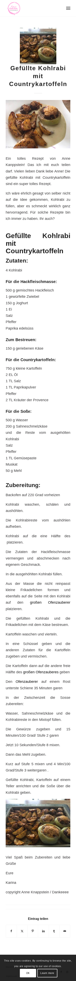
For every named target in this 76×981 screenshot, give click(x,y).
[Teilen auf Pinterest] (33, 931)
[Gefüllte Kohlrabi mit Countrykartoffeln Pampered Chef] (38, 46)
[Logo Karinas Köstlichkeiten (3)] (31, 8)
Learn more (47, 973)
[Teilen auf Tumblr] (54, 931)
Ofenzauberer (28, 681)
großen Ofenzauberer (50, 602)
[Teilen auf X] (22, 931)
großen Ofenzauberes (41, 672)
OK (28, 973)
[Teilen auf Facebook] (11, 931)
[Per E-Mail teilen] (65, 931)
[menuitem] (68, 8)
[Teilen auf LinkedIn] (43, 931)
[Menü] (68, 8)
